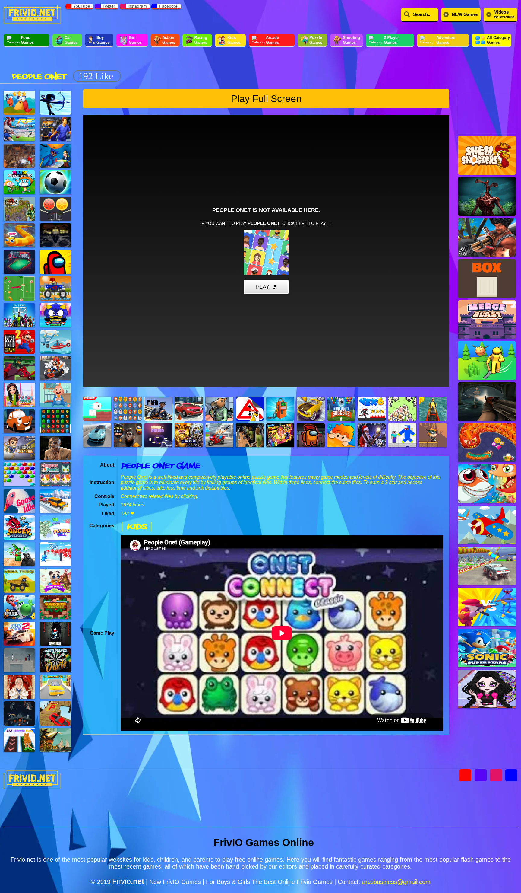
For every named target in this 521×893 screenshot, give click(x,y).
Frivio (128, 881)
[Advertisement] (233, 65)
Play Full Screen (266, 98)
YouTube (81, 6)
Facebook (168, 6)
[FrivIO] (32, 14)
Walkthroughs (504, 13)
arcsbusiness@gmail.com (396, 882)
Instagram (137, 6)
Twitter (109, 6)
